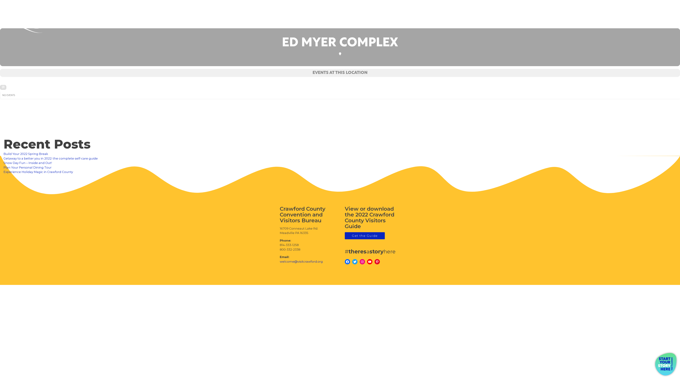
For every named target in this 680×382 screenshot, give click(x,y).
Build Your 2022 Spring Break (26, 154)
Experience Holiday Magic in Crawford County (38, 172)
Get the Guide (365, 236)
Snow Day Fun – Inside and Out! (28, 163)
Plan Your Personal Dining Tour (28, 167)
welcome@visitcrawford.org (301, 261)
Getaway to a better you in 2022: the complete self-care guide (51, 158)
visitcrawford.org (649, 19)
